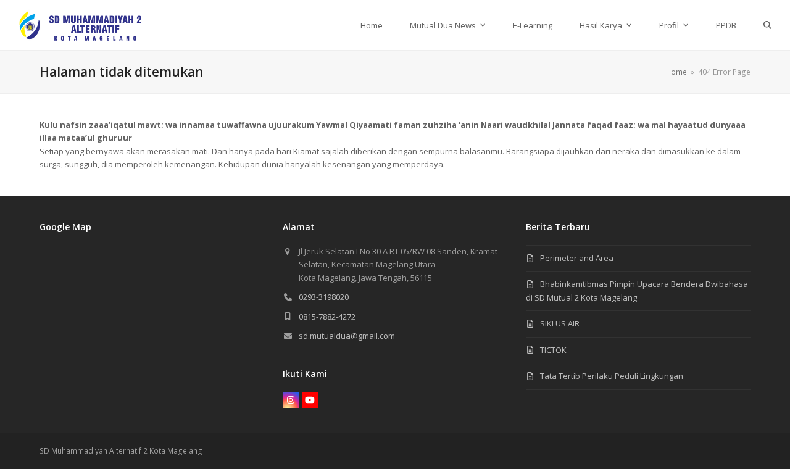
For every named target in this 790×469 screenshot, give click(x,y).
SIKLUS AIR (560, 323)
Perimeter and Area (576, 258)
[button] (767, 25)
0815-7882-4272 (327, 316)
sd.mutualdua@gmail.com (347, 335)
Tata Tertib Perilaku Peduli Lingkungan (611, 375)
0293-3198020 (324, 296)
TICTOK (553, 349)
